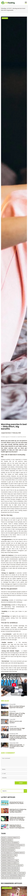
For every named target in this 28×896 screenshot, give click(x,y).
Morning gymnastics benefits (10, 862)
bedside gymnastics (13, 837)
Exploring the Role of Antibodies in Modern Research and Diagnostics (17, 826)
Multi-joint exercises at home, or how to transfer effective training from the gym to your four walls (18, 738)
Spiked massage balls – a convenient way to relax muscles (17, 746)
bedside (4, 837)
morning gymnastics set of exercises (12, 865)
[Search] (25, 791)
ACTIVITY (5, 18)
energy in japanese (7, 840)
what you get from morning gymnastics (13, 875)
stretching (21, 873)
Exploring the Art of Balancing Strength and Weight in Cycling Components (18, 811)
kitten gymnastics (7, 852)
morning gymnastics (7, 857)
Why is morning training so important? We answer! (17, 707)
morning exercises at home (9, 855)
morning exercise (19, 852)
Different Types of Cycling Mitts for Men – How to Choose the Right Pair (17, 715)
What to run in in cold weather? (16, 722)
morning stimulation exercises (10, 867)
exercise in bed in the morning (10, 842)
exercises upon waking (8, 850)
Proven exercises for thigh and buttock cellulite (17, 729)
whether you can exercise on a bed (11, 878)
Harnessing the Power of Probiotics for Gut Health (17, 803)
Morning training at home (9, 873)
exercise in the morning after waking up (13, 845)
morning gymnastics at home (10, 860)
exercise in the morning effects (10, 847)
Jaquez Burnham (6, 432)
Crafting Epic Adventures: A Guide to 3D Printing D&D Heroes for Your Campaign (17, 819)
